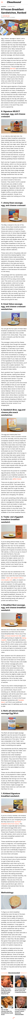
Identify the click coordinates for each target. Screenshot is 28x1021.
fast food (13, 68)
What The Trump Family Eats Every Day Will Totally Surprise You (6, 991)
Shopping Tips (11, 6)
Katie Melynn (6, 16)
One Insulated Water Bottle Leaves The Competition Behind (20, 990)
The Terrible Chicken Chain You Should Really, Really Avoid (7, 1012)
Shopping (3, 6)
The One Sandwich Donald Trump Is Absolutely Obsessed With (20, 1012)
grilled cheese (17, 479)
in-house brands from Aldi (13, 636)
